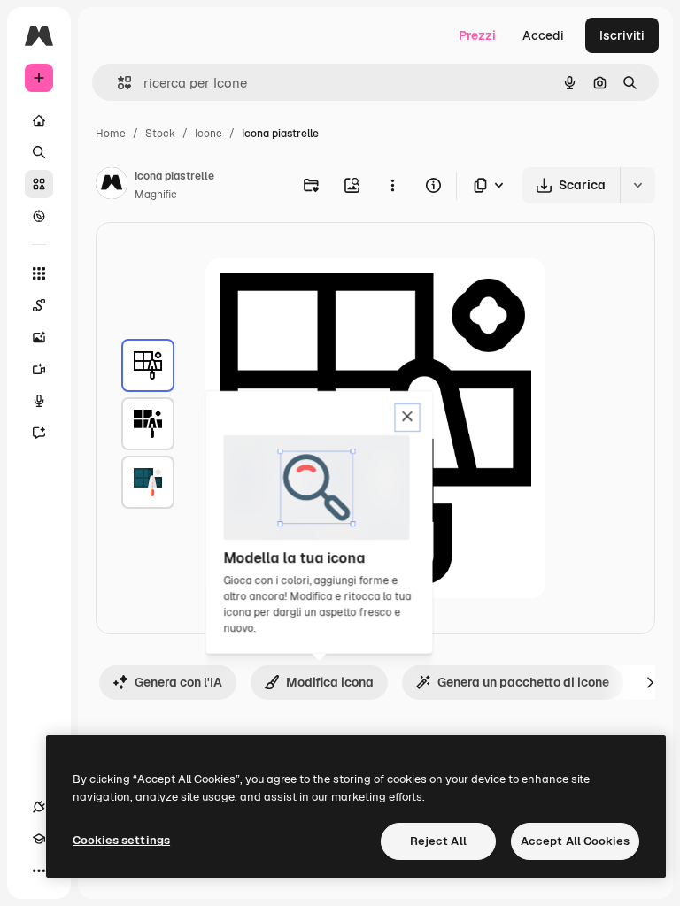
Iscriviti (622, 35)
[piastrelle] (147, 365)
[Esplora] (39, 216)
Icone (208, 134)
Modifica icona (330, 682)
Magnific (156, 195)
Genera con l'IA (178, 682)
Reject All (438, 840)
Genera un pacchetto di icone (523, 682)
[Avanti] (650, 682)
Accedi (543, 35)
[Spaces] (39, 305)
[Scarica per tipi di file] (489, 185)
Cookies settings (121, 840)
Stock (160, 134)
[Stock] (39, 184)
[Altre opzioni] (392, 185)
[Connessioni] (39, 807)
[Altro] (39, 870)
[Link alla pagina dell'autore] (112, 185)
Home (111, 134)
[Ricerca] (39, 152)
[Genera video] (39, 369)
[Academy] (39, 839)
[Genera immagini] (39, 337)
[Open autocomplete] (117, 82)
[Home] (39, 120)
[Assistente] (39, 432)
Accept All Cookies (575, 840)
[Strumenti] (39, 273)
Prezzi (477, 35)
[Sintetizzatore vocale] (39, 401)
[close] (407, 417)
